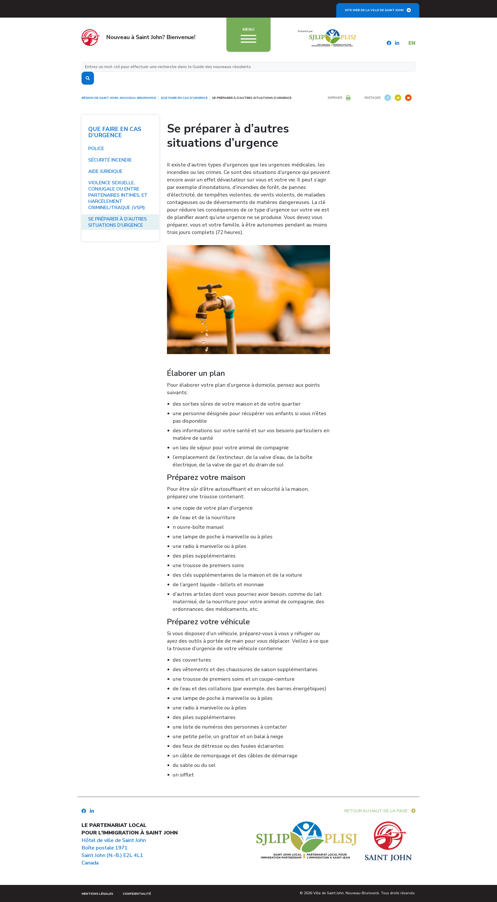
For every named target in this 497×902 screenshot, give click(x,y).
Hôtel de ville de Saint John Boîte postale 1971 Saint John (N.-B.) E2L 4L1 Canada (114, 851)
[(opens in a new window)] (387, 97)
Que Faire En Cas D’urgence (184, 97)
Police (96, 148)
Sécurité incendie (110, 160)
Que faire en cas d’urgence (114, 132)
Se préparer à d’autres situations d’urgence (117, 222)
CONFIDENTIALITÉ (137, 894)
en (411, 43)
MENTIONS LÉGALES (97, 894)
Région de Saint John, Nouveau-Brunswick (119, 97)
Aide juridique (105, 171)
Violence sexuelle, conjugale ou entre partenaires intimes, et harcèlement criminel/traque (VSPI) (118, 195)
